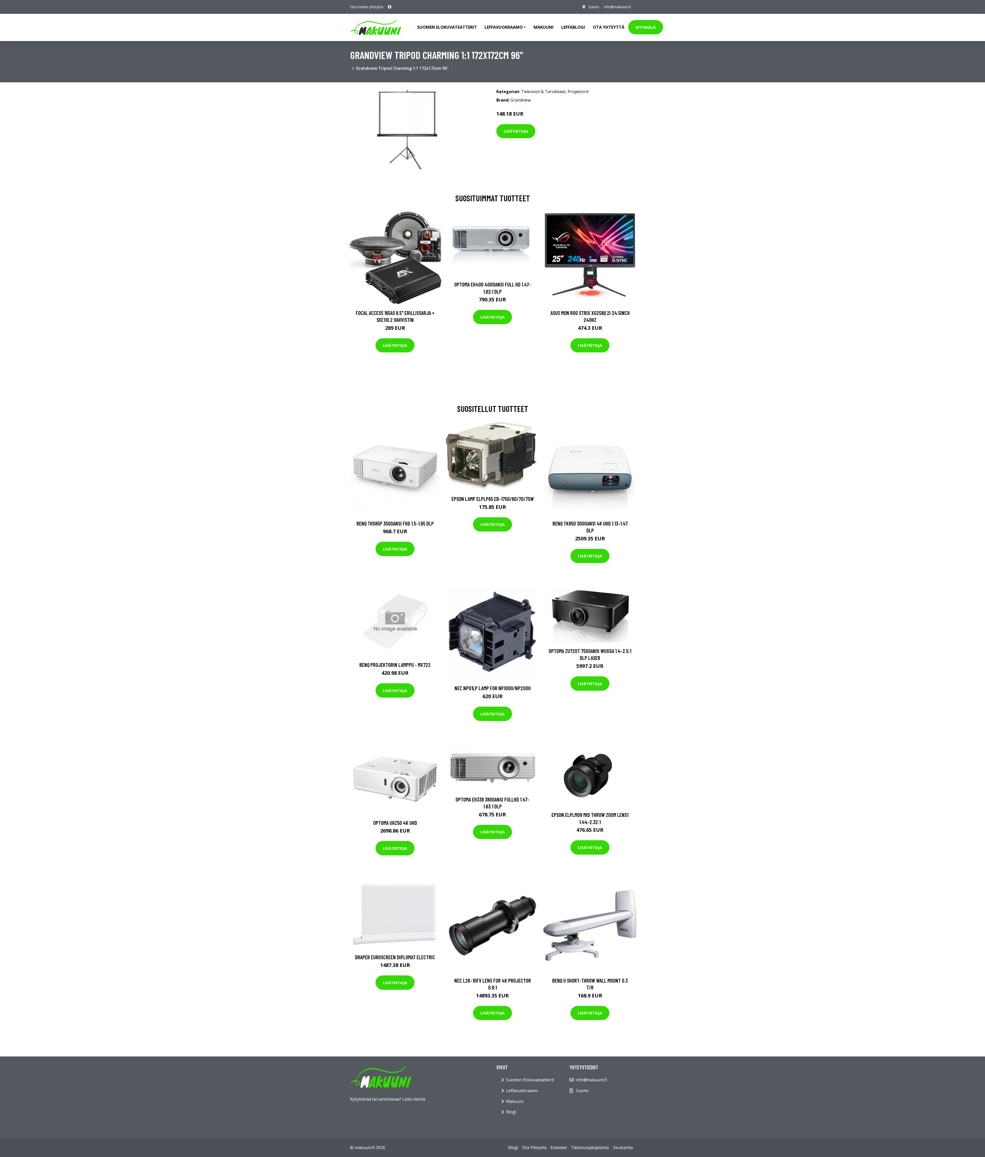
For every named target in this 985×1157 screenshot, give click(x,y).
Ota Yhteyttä (608, 27)
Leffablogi (573, 27)
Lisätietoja (516, 131)
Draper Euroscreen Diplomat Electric (395, 957)
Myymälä (646, 27)
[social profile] (389, 7)
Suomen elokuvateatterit (447, 27)
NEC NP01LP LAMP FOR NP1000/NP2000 (493, 688)
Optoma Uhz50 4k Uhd (395, 822)
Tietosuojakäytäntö (590, 1147)
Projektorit (578, 91)
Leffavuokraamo (522, 1090)
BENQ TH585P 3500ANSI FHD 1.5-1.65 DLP (395, 523)
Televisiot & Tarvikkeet (543, 91)
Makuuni (544, 27)
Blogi (511, 1112)
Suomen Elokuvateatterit (530, 1080)
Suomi (593, 6)
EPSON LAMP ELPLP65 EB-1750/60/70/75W (492, 499)
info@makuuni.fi (617, 6)
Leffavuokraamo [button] (504, 27)
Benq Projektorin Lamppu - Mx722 (395, 664)
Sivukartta (623, 1147)
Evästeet (558, 1147)
